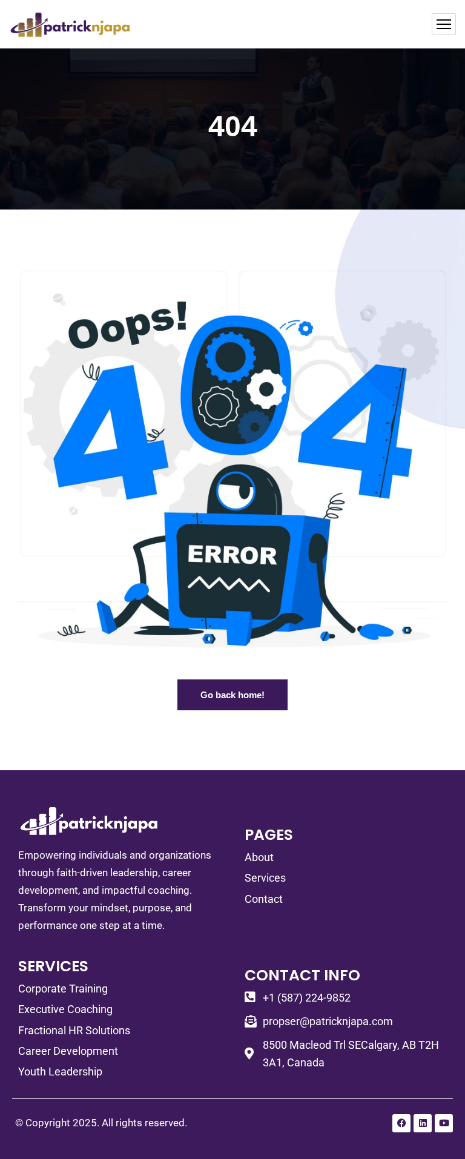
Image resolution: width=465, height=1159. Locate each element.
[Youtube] (444, 1123)
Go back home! (232, 695)
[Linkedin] (423, 1123)
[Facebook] (401, 1123)
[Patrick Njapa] (70, 24)
